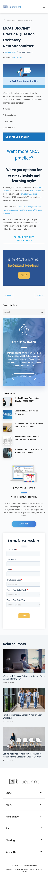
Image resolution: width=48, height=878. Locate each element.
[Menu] (44, 7)
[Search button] (42, 312)
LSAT (9, 792)
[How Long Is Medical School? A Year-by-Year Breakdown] (24, 700)
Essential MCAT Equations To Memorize (27, 412)
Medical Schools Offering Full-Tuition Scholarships (28, 451)
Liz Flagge (17, 57)
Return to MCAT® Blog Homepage (19, 20)
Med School (12, 816)
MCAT (9, 804)
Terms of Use (17, 865)
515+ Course (35, 191)
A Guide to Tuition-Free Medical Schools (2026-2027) (29, 425)
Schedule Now (24, 377)
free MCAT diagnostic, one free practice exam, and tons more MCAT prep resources (22, 209)
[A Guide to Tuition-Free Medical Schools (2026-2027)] (7, 427)
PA (7, 828)
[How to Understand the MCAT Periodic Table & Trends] (7, 440)
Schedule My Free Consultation (24, 239)
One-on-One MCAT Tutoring (21, 356)
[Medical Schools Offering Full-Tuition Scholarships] (7, 453)
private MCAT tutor (29, 194)
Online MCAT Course (31, 353)
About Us (11, 852)
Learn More (24, 524)
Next (39, 295)
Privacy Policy (30, 865)
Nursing (10, 840)
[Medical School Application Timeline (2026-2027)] (7, 401)
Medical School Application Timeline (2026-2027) (27, 399)
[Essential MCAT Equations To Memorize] (7, 414)
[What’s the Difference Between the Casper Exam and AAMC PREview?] (24, 661)
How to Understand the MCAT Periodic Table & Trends (28, 438)
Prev (9, 295)
